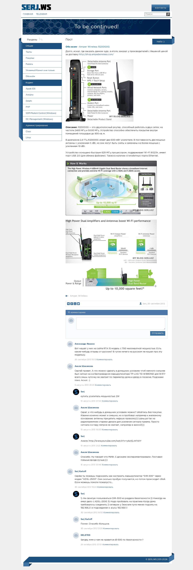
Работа (29, 64)
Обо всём (30, 76)
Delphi (29, 101)
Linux (28, 138)
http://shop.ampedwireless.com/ (96, 54)
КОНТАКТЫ (160, 8)
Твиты (29, 52)
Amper (73, 296)
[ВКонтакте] (68, 303)
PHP (28, 107)
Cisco (28, 131)
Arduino (29, 95)
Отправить (158, 333)
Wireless (82, 296)
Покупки (30, 58)
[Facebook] (71, 303)
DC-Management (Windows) (39, 119)
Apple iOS (30, 89)
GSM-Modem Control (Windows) (41, 113)
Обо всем (71, 47)
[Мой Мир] (75, 303)
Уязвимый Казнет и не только (40, 70)
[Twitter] (78, 303)
